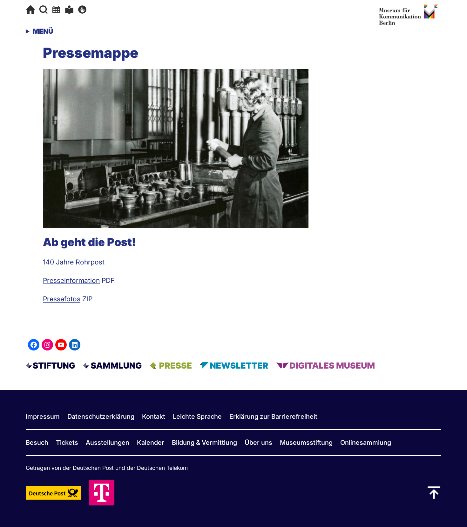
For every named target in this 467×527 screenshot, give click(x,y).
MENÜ (43, 31)
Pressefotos (61, 299)
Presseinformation (71, 280)
